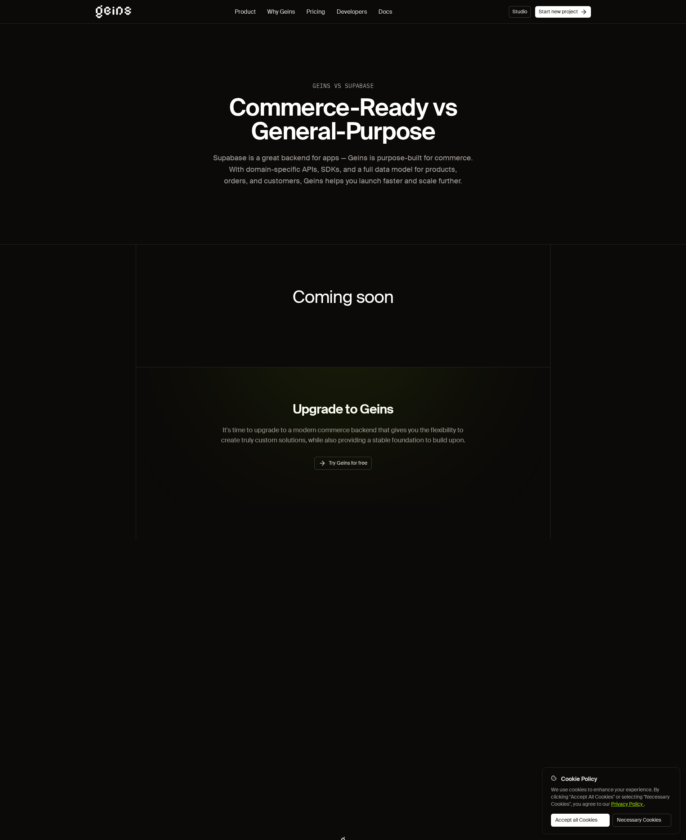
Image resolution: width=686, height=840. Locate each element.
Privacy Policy (627, 804)
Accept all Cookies (576, 820)
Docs (385, 11)
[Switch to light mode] (501, 12)
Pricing (315, 11)
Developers (352, 11)
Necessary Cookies (639, 820)
